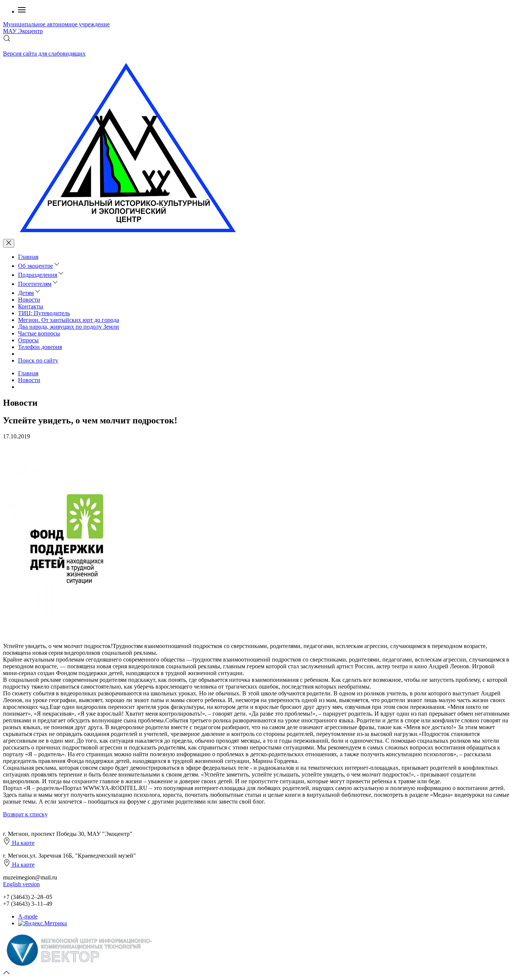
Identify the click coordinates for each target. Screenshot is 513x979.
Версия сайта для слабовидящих (44, 53)
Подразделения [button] (37, 275)
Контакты (30, 306)
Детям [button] (26, 293)
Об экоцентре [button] (35, 266)
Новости (29, 299)
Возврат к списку (25, 814)
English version (21, 884)
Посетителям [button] (34, 284)
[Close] (8, 243)
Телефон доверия (40, 347)
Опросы (28, 340)
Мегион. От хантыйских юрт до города (68, 320)
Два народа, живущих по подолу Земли (68, 326)
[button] (22, 11)
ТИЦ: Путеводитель (44, 313)
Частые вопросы (39, 333)
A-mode (28, 916)
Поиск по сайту (38, 360)
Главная (28, 257)
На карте (23, 843)
